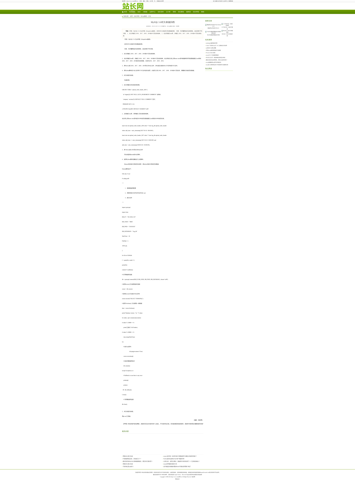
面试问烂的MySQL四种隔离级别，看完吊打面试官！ (138, 461)
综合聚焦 (181, 12)
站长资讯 (132, 12)
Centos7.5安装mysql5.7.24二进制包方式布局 (216, 45)
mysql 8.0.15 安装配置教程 (212, 55)
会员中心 (225, 1)
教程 (202, 12)
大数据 (145, 12)
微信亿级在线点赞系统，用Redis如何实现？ (216, 60)
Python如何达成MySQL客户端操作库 (173, 458)
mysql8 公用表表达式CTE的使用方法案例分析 (217, 64)
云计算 (168, 12)
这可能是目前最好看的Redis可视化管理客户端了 (177, 466)
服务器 (188, 12)
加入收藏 (215, 1)
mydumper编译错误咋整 (211, 43)
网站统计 (177, 479)
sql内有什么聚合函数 (211, 48)
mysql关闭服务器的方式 (170, 464)
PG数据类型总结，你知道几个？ (132, 458)
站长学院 (196, 12)
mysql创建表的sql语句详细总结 (213, 62)
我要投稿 (231, 1)
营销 (174, 12)
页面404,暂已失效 (128, 456)
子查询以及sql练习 (128, 466)
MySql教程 (144, 16)
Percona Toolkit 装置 (210, 52)
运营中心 (152, 12)
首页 (125, 12)
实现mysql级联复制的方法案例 (213, 50)
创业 (139, 12)
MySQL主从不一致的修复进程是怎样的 (215, 57)
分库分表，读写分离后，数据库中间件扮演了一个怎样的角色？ (181, 461)
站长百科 (161, 12)
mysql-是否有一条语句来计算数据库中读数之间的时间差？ (180, 456)
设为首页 (220, 1)
